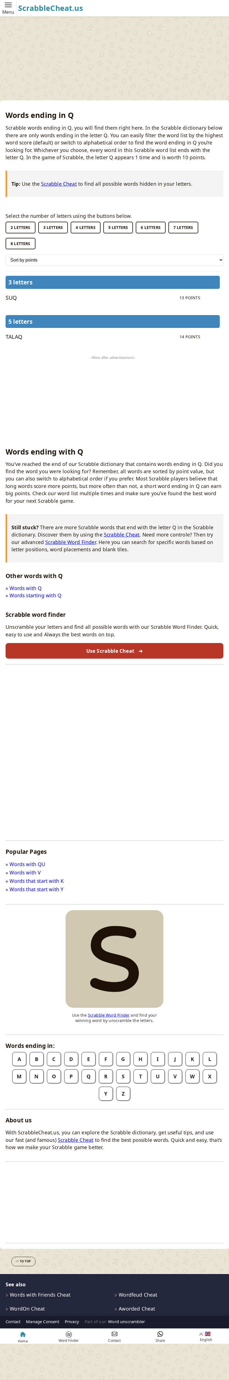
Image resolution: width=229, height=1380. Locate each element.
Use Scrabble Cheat (114, 650)
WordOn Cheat (26, 1308)
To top (25, 1261)
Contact (13, 1321)
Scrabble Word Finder (70, 542)
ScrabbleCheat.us (50, 8)
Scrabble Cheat (59, 183)
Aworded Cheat (136, 1308)
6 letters (151, 227)
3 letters (53, 227)
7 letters (183, 227)
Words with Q (25, 588)
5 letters (118, 227)
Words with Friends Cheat (39, 1294)
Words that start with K (36, 881)
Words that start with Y (36, 889)
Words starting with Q (35, 595)
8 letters (20, 243)
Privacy (72, 1321)
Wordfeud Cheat (137, 1294)
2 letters (20, 227)
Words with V (25, 872)
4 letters (86, 227)
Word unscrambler (126, 1321)
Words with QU (27, 864)
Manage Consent (42, 1321)
